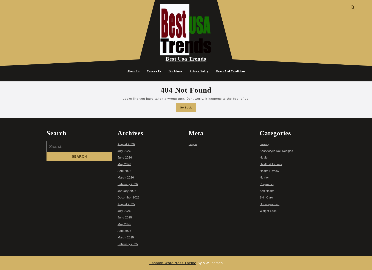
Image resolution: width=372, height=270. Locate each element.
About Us (133, 71)
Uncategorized (269, 204)
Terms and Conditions (230, 71)
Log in (193, 144)
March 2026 (126, 177)
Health (264, 157)
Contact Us (154, 71)
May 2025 (124, 224)
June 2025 (125, 217)
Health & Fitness (271, 164)
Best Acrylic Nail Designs (276, 151)
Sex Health (267, 190)
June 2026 (125, 157)
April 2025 (124, 230)
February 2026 (128, 184)
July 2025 (124, 210)
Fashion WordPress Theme (172, 263)
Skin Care (266, 197)
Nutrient (265, 177)
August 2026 (126, 144)
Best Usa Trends (186, 59)
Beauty (264, 144)
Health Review (269, 170)
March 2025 (126, 237)
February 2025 (128, 244)
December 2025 (129, 197)
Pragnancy (267, 184)
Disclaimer (175, 71)
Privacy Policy (199, 71)
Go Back (188, 108)
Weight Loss (268, 210)
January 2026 (127, 190)
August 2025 (126, 204)
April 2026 (124, 170)
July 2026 (124, 151)
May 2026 (124, 164)
